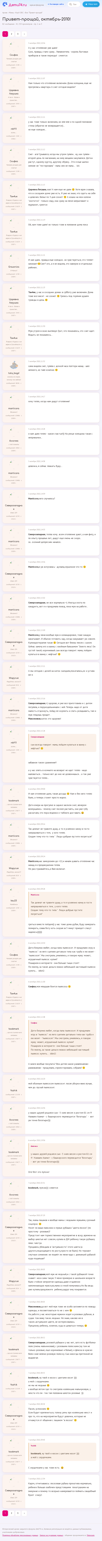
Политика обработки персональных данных (20, 1535)
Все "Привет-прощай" (33, 12)
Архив (4, 12)
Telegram (91, 1535)
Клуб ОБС (19, 12)
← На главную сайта (56, 4)
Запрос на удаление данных (51, 1535)
